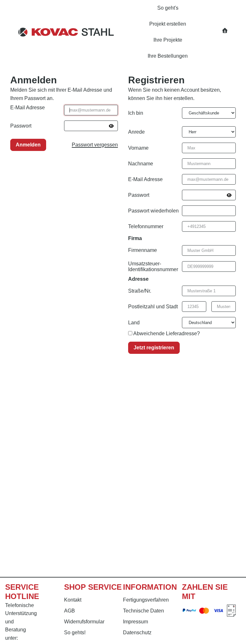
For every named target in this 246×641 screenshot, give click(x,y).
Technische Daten (143, 610)
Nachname (140, 163)
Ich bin (135, 113)
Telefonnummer (145, 226)
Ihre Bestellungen (168, 56)
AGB (69, 610)
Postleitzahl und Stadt (153, 306)
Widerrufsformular (84, 621)
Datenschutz (137, 632)
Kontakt (72, 600)
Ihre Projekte (167, 40)
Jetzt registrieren (154, 347)
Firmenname (142, 250)
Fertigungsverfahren (146, 600)
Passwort (20, 126)
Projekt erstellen (167, 24)
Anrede (136, 132)
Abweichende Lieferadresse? (166, 333)
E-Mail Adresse (27, 107)
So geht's (167, 8)
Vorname (138, 148)
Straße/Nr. (139, 291)
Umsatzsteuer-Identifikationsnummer (153, 266)
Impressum (135, 621)
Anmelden (28, 144)
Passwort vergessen (95, 144)
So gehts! (75, 632)
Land (134, 322)
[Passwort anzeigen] (111, 125)
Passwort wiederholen (153, 210)
